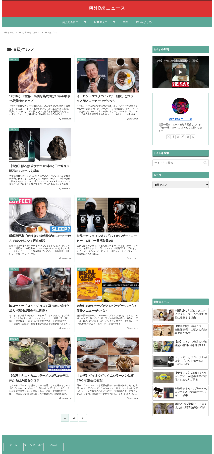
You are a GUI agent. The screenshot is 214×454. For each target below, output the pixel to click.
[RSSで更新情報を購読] (192, 137)
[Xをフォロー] (168, 137)
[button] (205, 163)
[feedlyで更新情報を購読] (188, 137)
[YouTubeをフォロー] (178, 137)
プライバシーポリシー (33, 447)
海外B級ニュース (180, 119)
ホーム (13, 445)
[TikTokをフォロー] (183, 137)
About (53, 445)
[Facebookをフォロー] (173, 137)
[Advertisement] (108, 152)
